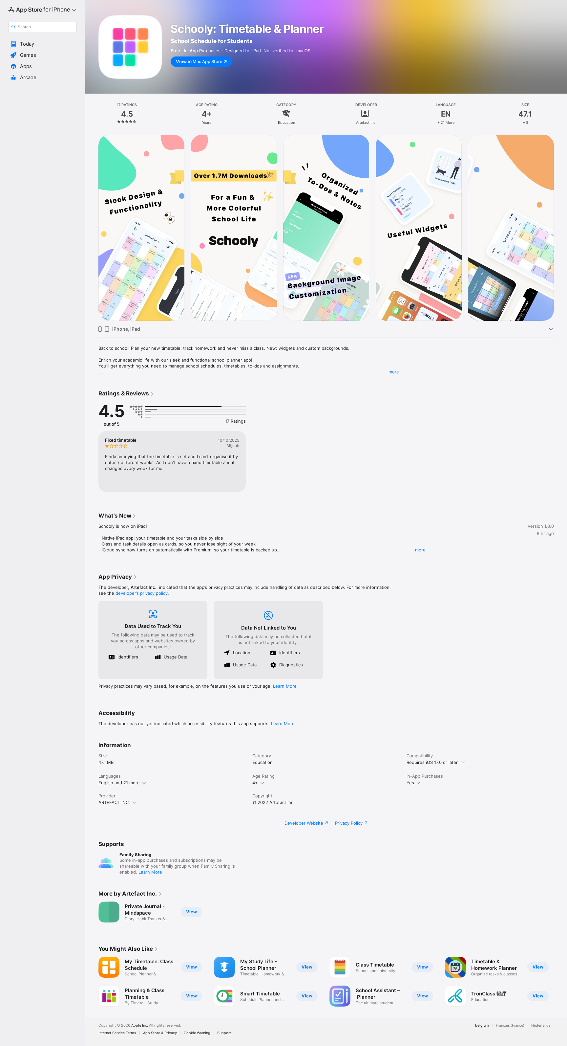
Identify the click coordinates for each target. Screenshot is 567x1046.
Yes (410, 782)
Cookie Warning (197, 1033)
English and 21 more (119, 782)
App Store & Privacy (160, 1033)
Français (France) (510, 1025)
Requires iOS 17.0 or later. (433, 762)
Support (224, 1033)
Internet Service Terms (117, 1033)
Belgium (482, 1025)
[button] (42, 44)
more (393, 371)
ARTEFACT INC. (114, 802)
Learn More (285, 686)
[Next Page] (560, 981)
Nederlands (541, 1025)
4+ (255, 782)
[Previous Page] (91, 981)
